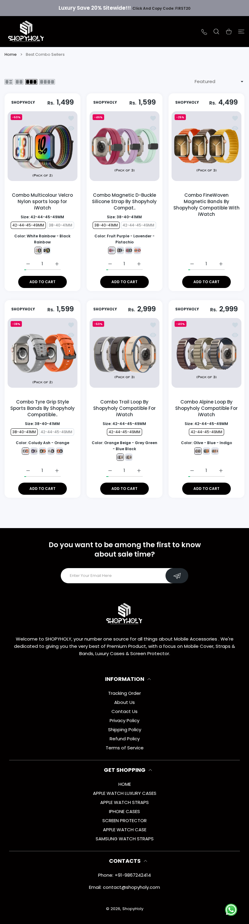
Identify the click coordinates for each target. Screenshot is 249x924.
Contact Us (124, 711)
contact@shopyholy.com (131, 887)
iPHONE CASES (124, 811)
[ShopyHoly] (26, 31)
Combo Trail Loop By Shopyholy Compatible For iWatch (124, 408)
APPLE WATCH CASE (124, 829)
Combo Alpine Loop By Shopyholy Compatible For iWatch (206, 408)
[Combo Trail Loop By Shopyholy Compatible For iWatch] (124, 353)
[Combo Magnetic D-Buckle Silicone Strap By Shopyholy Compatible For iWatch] (124, 146)
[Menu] (241, 32)
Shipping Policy (124, 729)
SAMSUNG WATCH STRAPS (125, 838)
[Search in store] (216, 32)
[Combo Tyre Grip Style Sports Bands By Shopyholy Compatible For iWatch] (42, 353)
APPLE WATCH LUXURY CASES (124, 793)
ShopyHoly (132, 909)
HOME (124, 784)
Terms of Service (125, 748)
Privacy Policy (124, 720)
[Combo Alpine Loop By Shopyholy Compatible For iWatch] (206, 353)
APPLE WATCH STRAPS (124, 802)
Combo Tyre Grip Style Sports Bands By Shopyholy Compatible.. (42, 408)
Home (11, 54)
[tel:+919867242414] (204, 31)
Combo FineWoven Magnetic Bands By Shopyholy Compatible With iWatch (206, 204)
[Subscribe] (176, 575)
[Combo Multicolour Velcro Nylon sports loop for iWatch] (42, 146)
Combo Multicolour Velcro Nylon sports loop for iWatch (42, 201)
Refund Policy (125, 738)
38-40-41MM (61, 225)
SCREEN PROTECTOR (124, 820)
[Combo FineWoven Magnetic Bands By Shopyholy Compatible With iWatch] (206, 146)
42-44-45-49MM (28, 225)
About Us (124, 702)
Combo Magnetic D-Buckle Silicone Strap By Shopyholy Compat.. (124, 201)
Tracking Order (124, 693)
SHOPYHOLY (23, 102)
